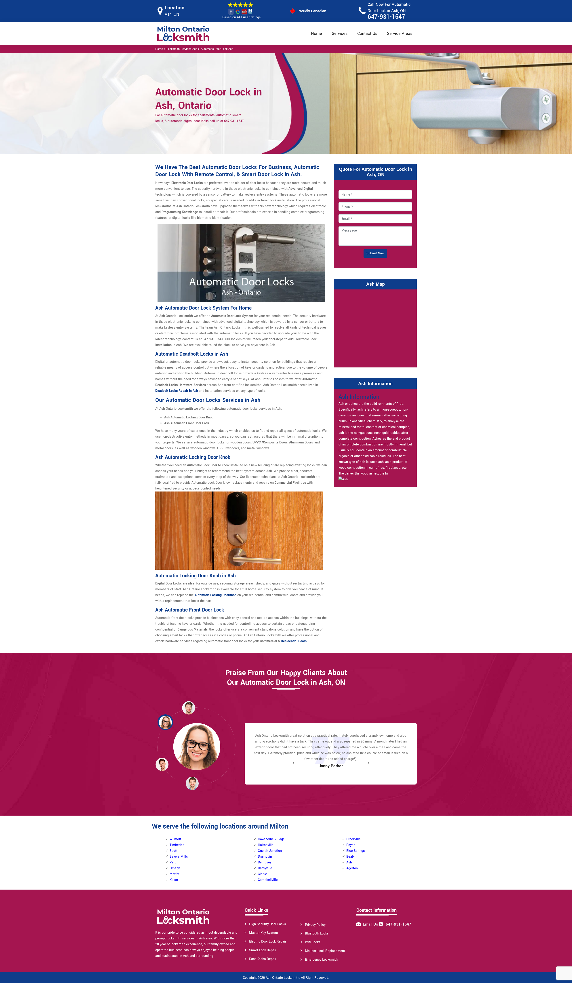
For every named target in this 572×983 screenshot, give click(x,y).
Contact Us (367, 33)
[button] (192, 783)
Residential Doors (294, 641)
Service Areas (399, 33)
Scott (173, 850)
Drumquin (265, 856)
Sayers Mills (179, 856)
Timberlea (177, 845)
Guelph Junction (270, 850)
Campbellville (268, 880)
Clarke (262, 874)
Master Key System (263, 932)
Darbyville (265, 868)
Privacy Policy (315, 924)
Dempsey (264, 862)
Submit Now (375, 253)
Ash (349, 862)
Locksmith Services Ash (181, 49)
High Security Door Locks (267, 924)
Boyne (350, 845)
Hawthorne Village (271, 839)
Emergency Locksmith (321, 959)
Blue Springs (355, 850)
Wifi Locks (312, 942)
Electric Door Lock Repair (267, 941)
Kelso (174, 880)
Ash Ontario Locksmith (282, 977)
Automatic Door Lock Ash (217, 49)
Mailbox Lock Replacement (325, 951)
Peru (173, 862)
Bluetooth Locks (317, 933)
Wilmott (175, 839)
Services (339, 33)
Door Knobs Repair (262, 959)
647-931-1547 (386, 17)
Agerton (352, 868)
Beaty (350, 856)
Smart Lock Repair (262, 950)
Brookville (353, 839)
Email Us (370, 924)
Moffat (174, 874)
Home (316, 33)
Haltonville (265, 845)
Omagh (175, 868)
